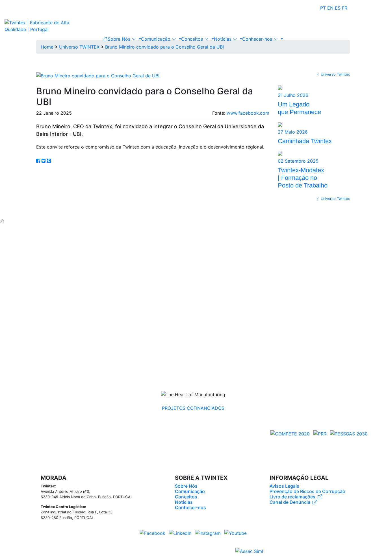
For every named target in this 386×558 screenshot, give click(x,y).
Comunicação (156, 39)
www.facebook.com (248, 113)
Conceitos (192, 39)
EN (330, 8)
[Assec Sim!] (249, 551)
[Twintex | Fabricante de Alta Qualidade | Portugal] (41, 25)
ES (338, 8)
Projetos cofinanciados (193, 408)
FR (344, 8)
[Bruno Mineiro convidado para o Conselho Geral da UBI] (97, 75)
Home (47, 47)
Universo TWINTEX (79, 47)
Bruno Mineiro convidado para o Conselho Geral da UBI (164, 47)
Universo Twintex (335, 74)
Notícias (223, 39)
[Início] (105, 39)
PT (323, 8)
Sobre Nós (120, 39)
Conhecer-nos (258, 39)
